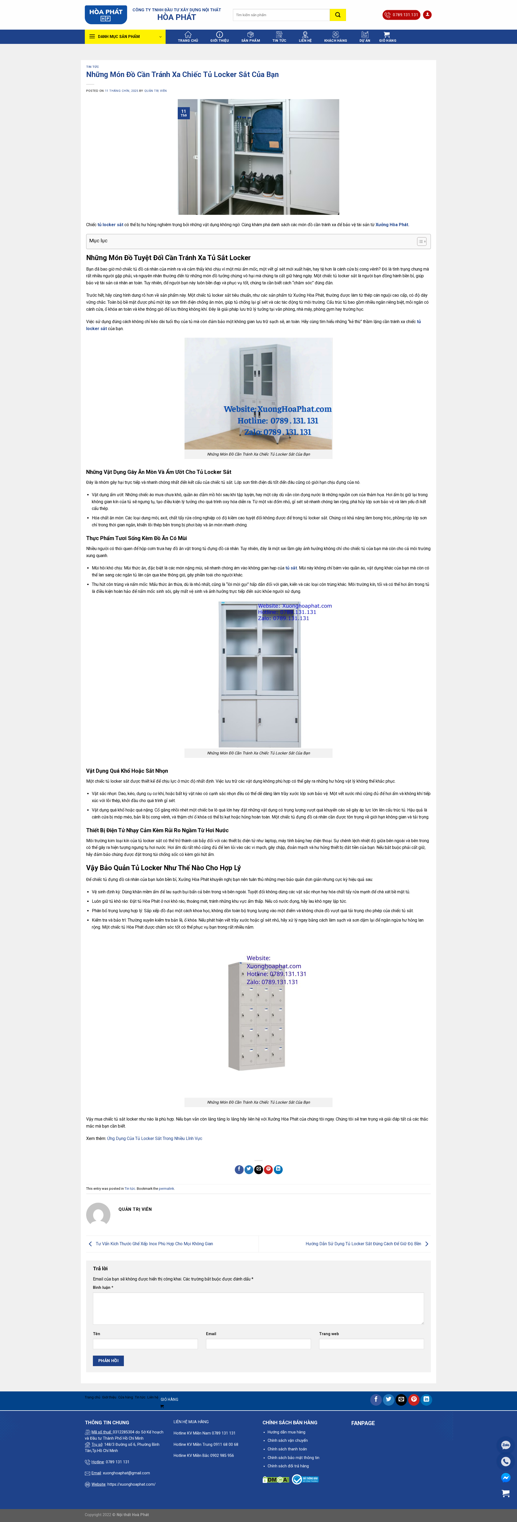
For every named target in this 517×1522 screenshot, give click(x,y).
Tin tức (280, 41)
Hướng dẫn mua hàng (286, 1432)
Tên (96, 1334)
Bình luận (103, 1287)
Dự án (364, 41)
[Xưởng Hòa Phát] (106, 14)
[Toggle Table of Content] (419, 241)
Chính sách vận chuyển (288, 1440)
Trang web (329, 1334)
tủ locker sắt (109, 224)
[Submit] (338, 15)
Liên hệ (305, 41)
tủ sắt (291, 568)
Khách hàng (335, 41)
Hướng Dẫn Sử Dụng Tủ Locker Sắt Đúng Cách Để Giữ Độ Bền (364, 1243)
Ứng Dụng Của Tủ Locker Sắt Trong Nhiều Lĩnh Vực (154, 1138)
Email (211, 1334)
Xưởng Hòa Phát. (392, 224)
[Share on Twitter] (248, 1169)
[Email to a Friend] (258, 1169)
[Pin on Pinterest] (268, 1169)
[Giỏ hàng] (506, 1493)
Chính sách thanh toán (287, 1449)
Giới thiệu (219, 41)
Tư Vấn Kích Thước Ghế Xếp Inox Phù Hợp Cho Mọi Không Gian (154, 1243)
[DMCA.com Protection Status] (276, 1479)
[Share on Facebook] (239, 1169)
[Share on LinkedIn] (278, 1169)
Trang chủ (188, 41)
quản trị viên (155, 91)
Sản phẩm (250, 41)
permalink (166, 1189)
